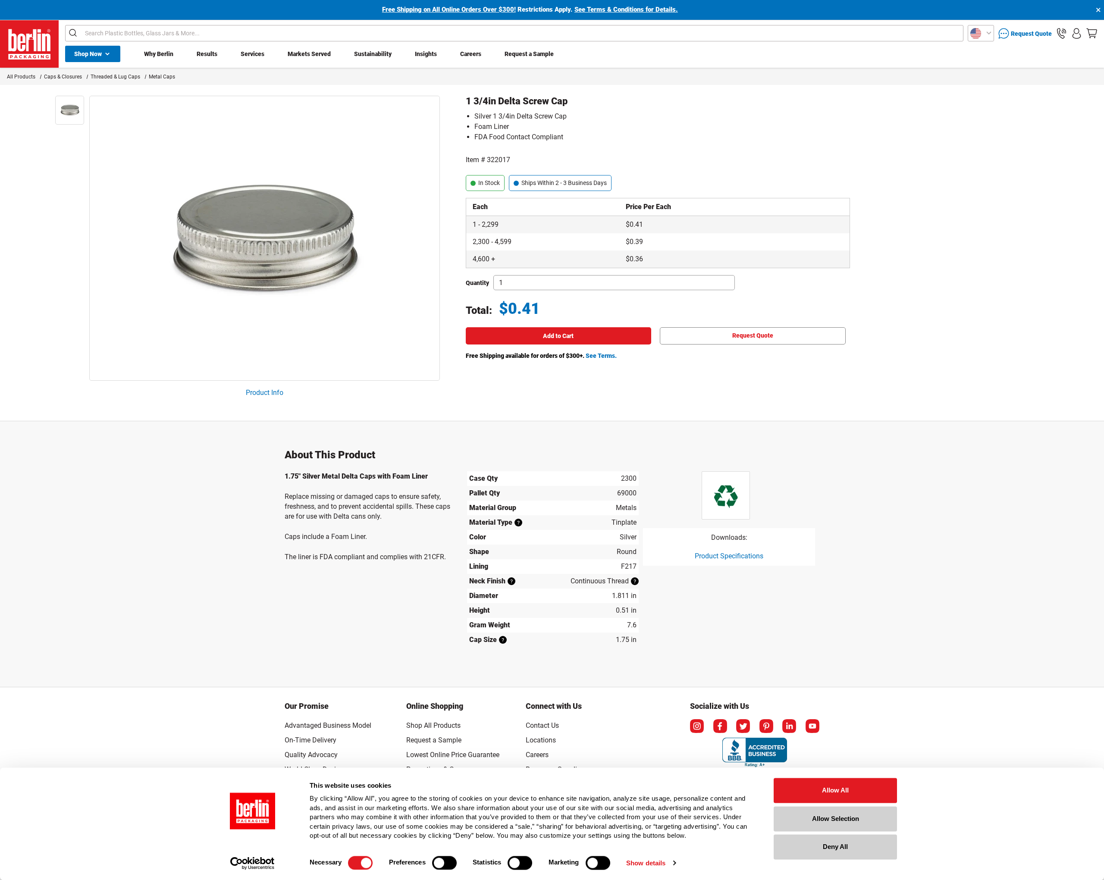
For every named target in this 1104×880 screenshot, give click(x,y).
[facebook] (720, 726)
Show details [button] (645, 863)
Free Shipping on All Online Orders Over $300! (449, 9)
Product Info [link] (264, 392)
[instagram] (697, 726)
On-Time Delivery (310, 740)
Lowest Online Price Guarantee (452, 755)
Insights (426, 53)
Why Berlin (158, 53)
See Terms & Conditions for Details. (626, 9)
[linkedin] (789, 726)
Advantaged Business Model (328, 725)
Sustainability (373, 53)
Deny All (835, 846)
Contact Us (542, 725)
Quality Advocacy (311, 755)
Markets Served (309, 53)
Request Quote (752, 335)
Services (252, 53)
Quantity (477, 282)
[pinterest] (766, 726)
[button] (1061, 33)
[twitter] (743, 726)
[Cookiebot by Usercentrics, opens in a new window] (252, 863)
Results (207, 53)
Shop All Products (433, 725)
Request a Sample (529, 53)
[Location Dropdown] (981, 33)
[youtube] (812, 726)
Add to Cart (558, 335)
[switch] (444, 863)
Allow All (835, 790)
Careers (470, 53)
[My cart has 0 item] (1091, 33)
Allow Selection (835, 818)
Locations (541, 740)
